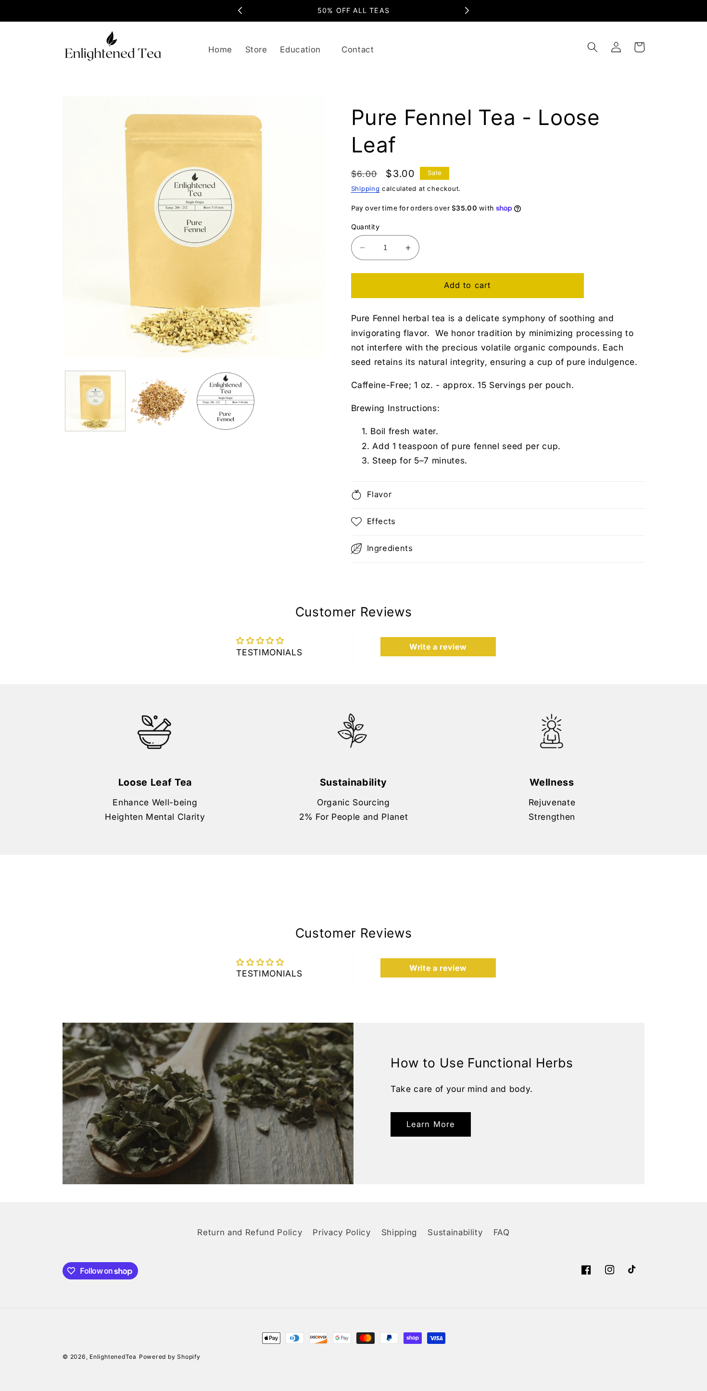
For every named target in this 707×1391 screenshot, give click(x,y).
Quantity (365, 227)
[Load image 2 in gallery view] (160, 401)
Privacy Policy (341, 1232)
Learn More (430, 1124)
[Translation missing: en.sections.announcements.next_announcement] (467, 10)
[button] (304, 50)
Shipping (365, 188)
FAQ (501, 1232)
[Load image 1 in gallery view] (95, 401)
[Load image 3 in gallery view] (226, 401)
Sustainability (455, 1232)
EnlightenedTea (113, 1356)
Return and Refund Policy (249, 1232)
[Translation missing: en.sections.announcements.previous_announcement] (240, 10)
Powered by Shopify (170, 1356)
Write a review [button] (438, 647)
